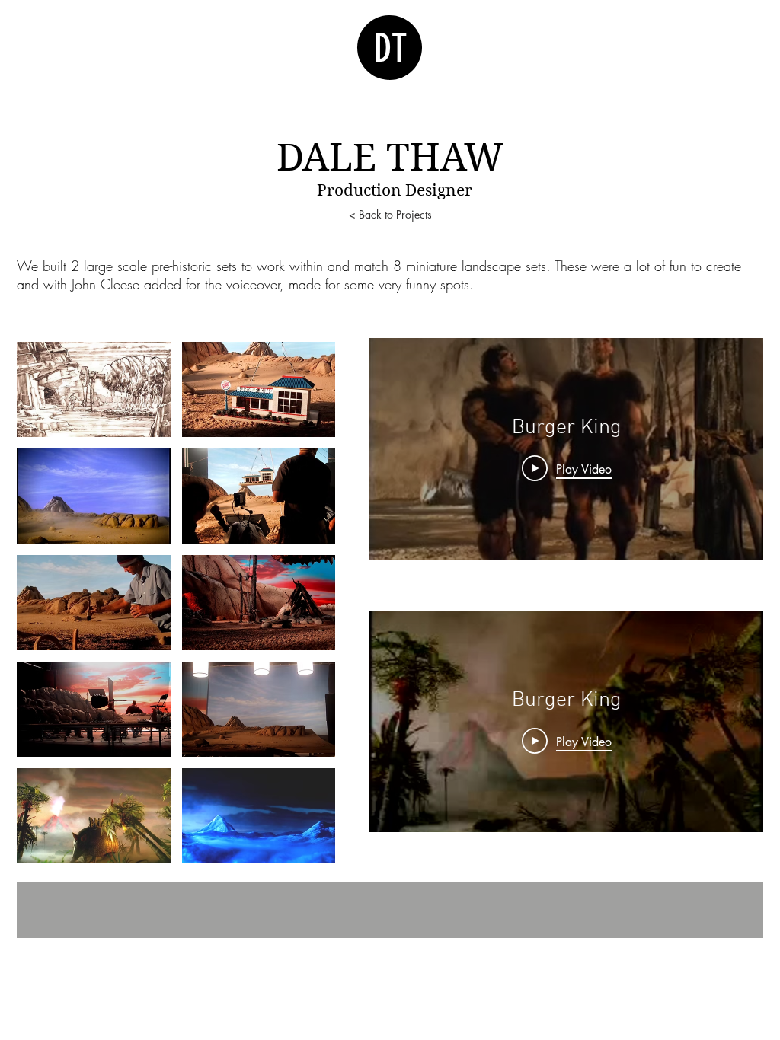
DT (390, 49)
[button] (94, 389)
